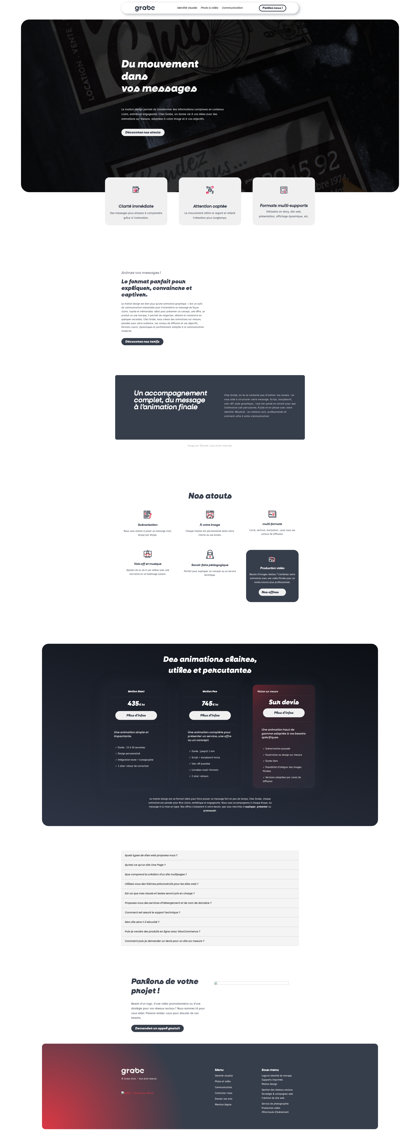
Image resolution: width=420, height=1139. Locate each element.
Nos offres (270, 592)
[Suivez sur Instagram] (130, 1085)
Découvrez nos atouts (143, 132)
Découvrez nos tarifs (142, 342)
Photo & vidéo (209, 8)
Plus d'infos (136, 715)
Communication (232, 8)
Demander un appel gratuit (157, 1028)
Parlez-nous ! (272, 8)
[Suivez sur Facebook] (124, 1085)
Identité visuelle (187, 8)
